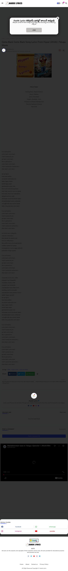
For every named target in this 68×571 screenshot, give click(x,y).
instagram (18, 531)
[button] (58, 3)
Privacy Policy (44, 564)
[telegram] (40, 556)
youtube (52, 531)
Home (21, 564)
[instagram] (37, 556)
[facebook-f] (28, 556)
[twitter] (31, 556)
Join (34, 30)
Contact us (34, 564)
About (27, 564)
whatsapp (52, 527)
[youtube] (34, 556)
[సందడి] (34, 542)
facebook (18, 527)
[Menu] (2, 3)
